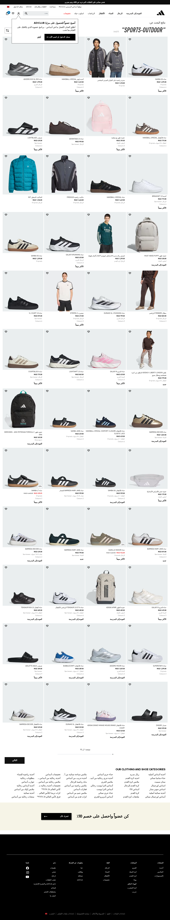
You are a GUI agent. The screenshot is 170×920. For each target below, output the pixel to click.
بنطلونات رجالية (27, 778)
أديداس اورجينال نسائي (155, 797)
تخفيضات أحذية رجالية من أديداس (48, 786)
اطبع (108, 914)
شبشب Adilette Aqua (33, 666)
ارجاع (54, 876)
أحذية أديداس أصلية (156, 775)
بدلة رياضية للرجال (78, 782)
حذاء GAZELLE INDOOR (117, 550)
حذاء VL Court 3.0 (35, 313)
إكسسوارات (158, 876)
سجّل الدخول (18, 7)
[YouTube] (27, 877)
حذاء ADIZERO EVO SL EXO (33, 79)
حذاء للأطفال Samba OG (116, 490)
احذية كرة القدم (132, 778)
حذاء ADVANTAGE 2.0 (76, 139)
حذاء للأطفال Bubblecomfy (73, 666)
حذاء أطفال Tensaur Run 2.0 (31, 607)
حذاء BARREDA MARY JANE (156, 549)
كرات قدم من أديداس (77, 797)
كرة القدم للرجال (131, 786)
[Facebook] (27, 868)
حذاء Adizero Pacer (117, 666)
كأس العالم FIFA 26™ (50, 789)
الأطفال (107, 876)
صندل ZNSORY (161, 725)
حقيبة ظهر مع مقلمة (118, 138)
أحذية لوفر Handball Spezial (73, 79)
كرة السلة (133, 872)
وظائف (80, 872)
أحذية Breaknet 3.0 (159, 196)
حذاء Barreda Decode (157, 432)
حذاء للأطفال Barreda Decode (31, 724)
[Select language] (8, 6)
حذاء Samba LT (36, 490)
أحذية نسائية (29, 793)
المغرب (52, 914)
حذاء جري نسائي (105, 793)
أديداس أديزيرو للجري (103, 797)
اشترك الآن (64, 816)
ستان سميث (159, 782)
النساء (107, 872)
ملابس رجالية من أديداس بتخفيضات (48, 782)
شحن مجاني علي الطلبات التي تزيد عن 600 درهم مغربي (85, 2)
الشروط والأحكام (98, 914)
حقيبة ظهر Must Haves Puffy (155, 256)
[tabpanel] (85, 402)
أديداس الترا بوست (105, 789)
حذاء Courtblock (35, 372)
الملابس (160, 872)
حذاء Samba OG (160, 79)
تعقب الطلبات (51, 880)
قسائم (53, 888)
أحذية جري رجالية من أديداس (101, 778)
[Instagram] (27, 872)
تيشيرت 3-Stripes (77, 313)
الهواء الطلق (132, 884)
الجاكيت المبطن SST (35, 197)
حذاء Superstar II (159, 666)
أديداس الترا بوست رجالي (102, 786)
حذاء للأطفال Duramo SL (75, 724)
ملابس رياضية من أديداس (75, 786)
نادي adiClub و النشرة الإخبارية (45, 884)
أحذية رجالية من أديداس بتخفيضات (48, 778)
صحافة (80, 876)
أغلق (39, 37)
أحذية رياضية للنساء (25, 775)
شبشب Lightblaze (35, 138)
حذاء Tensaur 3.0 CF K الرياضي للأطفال (69, 607)
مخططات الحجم (50, 892)
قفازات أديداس (80, 789)
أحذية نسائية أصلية (157, 793)
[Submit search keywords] (26, 13)
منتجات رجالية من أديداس (23, 797)
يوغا (135, 880)
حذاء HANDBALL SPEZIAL (116, 197)
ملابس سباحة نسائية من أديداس (75, 775)
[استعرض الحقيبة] (7, 14)
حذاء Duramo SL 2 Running (114, 313)
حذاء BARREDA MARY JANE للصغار (72, 490)
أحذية (161, 868)
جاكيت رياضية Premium (75, 197)
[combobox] (36, 13)
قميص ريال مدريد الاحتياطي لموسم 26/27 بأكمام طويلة (106, 256)
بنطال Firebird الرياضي (157, 313)
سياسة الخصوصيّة (83, 914)
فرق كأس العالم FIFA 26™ (48, 797)
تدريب (134, 892)
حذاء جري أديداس (105, 775)
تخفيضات (106, 880)
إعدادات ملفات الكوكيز (65, 914)
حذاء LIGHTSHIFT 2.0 (76, 372)
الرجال (107, 868)
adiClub (80, 880)
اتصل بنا (53, 896)
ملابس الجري (107, 782)
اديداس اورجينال (158, 786)
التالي (14, 760)
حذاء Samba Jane (77, 431)
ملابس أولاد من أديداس (24, 789)
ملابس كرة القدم (131, 782)
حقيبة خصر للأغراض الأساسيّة (156, 492)
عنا (82, 868)
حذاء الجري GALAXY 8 (117, 372)
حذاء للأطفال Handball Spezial (154, 138)
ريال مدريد (134, 775)
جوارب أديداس (28, 782)
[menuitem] (134, 13)
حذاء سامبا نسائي (157, 778)
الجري (134, 868)
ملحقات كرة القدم (131, 797)
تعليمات (53, 868)
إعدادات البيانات (119, 914)
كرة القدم (135, 793)
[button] (134, 13)
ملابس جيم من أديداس (77, 793)
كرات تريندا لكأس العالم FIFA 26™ (48, 793)
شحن (54, 872)
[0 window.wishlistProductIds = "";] (13, 13)
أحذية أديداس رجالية (25, 786)
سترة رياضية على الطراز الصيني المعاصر (111, 80)
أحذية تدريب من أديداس (76, 778)
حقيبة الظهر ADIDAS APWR (115, 607)
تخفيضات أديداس (53, 775)
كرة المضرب (132, 888)
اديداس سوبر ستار (157, 789)
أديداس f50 (134, 789)
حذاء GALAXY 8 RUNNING (75, 255)
